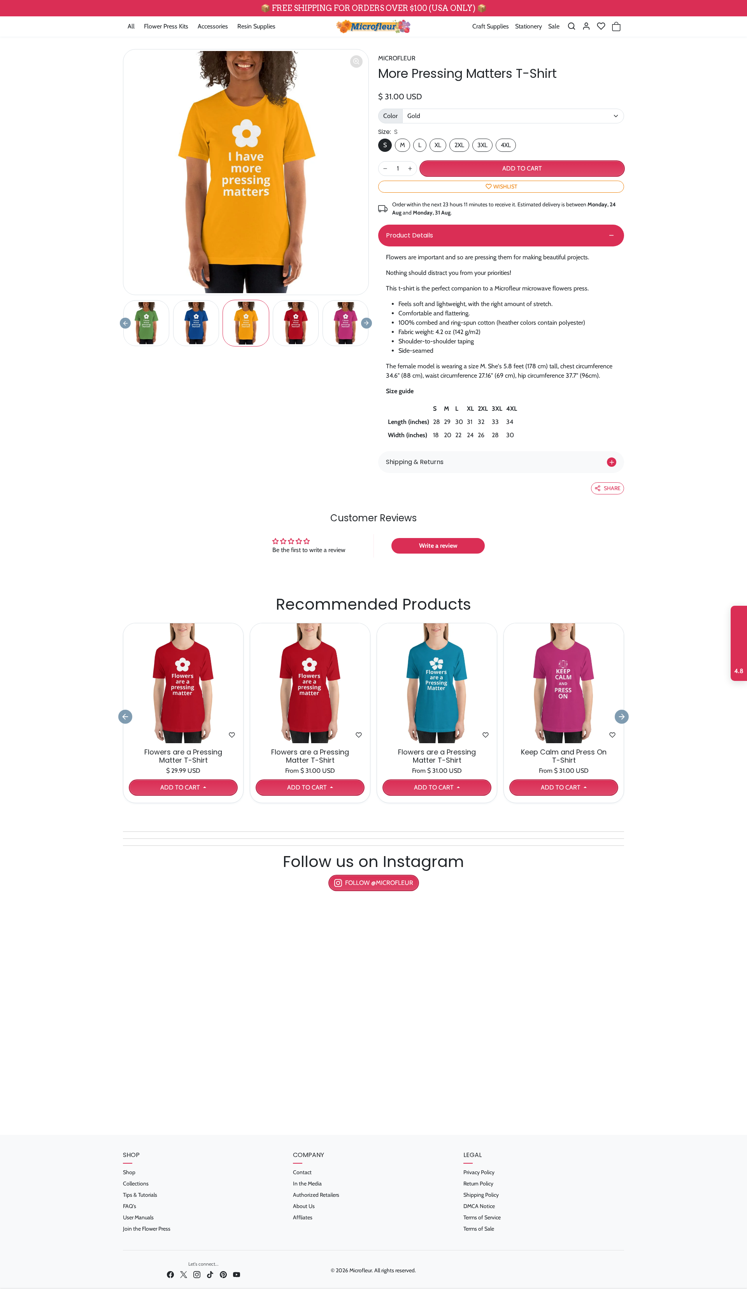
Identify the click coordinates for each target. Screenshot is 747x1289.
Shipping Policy (481, 1194)
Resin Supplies (256, 26)
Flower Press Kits (166, 26)
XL (438, 145)
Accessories (213, 26)
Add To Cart (181, 787)
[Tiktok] (210, 1274)
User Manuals (138, 1217)
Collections (136, 1183)
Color (390, 116)
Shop (129, 1172)
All (131, 26)
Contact (302, 1172)
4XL (506, 145)
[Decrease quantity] (385, 168)
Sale (553, 26)
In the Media (307, 1183)
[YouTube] (236, 1274)
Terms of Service (482, 1217)
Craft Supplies (490, 26)
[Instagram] (196, 1274)
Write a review (438, 545)
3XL (482, 145)
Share (612, 488)
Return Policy (478, 1183)
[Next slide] (366, 323)
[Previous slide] (125, 323)
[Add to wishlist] (232, 735)
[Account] (586, 26)
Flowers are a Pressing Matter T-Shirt (183, 756)
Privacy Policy (478, 1172)
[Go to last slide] (125, 717)
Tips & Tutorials (140, 1194)
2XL (459, 145)
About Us (304, 1206)
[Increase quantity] (410, 168)
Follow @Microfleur (379, 882)
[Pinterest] (223, 1274)
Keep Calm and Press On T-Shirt (564, 756)
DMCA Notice (479, 1206)
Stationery (528, 26)
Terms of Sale (478, 1228)
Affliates (302, 1217)
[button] (571, 26)
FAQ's (129, 1206)
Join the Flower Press (146, 1228)
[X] (183, 1274)
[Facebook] (170, 1274)
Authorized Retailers (316, 1194)
